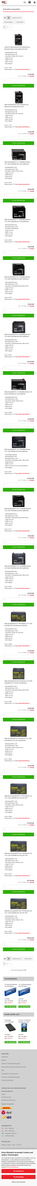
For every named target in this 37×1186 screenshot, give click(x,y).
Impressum (4, 1057)
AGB (2, 1070)
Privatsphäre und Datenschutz (9, 1073)
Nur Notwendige (18, 1177)
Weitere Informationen (18, 1182)
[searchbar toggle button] (24, 2)
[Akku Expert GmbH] (4, 2)
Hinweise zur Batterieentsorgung (10, 1077)
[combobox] (17, 18)
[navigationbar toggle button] (34, 2)
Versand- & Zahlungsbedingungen (10, 1063)
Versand (9, 1002)
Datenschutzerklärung (12, 1167)
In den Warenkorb (18, 85)
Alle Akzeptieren (18, 1171)
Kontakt (3, 1060)
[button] (5, 18)
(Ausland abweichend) (24, 69)
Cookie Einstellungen (7, 1080)
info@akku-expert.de (11, 1133)
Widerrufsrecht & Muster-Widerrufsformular (13, 1067)
